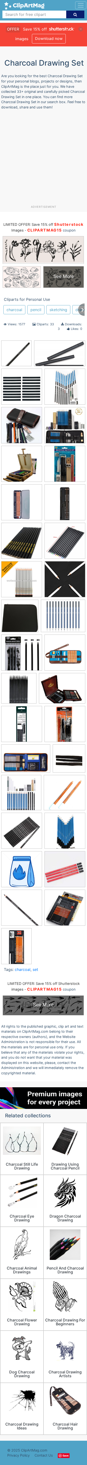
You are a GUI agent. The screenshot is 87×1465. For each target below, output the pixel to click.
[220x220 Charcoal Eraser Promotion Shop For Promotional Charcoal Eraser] (21, 795)
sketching (58, 309)
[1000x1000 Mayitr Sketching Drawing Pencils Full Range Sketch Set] (65, 543)
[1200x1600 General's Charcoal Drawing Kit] (16, 948)
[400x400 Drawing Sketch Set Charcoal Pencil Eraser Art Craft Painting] (19, 618)
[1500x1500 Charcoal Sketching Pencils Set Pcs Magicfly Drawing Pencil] (65, 833)
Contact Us (44, 1455)
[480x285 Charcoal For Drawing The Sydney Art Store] (59, 356)
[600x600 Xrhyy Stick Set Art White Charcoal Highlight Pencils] (65, 581)
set (35, 969)
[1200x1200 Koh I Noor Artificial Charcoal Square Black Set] (21, 389)
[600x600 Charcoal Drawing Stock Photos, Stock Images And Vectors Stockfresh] (21, 871)
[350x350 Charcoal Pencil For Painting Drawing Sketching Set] (21, 581)
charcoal (14, 309)
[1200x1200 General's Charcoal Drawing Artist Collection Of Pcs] (65, 910)
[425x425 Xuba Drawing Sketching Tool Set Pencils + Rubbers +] (65, 655)
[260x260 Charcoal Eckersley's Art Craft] (69, 761)
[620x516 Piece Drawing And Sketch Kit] (63, 618)
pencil (35, 309)
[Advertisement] (43, 159)
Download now (49, 38)
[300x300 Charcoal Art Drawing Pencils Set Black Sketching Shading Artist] (21, 543)
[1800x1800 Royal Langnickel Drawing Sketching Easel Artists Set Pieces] (21, 466)
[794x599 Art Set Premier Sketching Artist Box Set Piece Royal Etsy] (62, 690)
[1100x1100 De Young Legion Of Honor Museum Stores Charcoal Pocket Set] (65, 504)
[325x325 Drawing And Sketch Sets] (21, 910)
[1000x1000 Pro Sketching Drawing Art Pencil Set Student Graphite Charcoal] (65, 427)
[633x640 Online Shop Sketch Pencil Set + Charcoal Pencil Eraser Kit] (21, 427)
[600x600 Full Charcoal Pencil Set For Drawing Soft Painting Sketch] (16, 356)
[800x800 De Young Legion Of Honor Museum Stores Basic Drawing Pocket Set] (21, 504)
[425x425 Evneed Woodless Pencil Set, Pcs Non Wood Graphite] (18, 690)
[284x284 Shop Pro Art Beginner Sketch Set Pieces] (65, 466)
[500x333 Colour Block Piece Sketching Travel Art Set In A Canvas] (25, 761)
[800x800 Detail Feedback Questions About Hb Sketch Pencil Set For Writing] (65, 871)
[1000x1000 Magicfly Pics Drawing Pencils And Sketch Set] (65, 389)
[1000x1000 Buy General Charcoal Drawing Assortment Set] (65, 726)
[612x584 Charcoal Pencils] (64, 794)
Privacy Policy (18, 1455)
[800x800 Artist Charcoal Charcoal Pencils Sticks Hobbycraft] (21, 726)
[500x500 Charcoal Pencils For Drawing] (21, 833)
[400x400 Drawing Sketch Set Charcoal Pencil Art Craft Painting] (21, 655)
